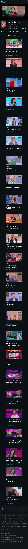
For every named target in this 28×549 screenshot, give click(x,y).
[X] (26, 509)
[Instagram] (22, 509)
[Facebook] (19, 509)
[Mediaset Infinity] (3, 2)
